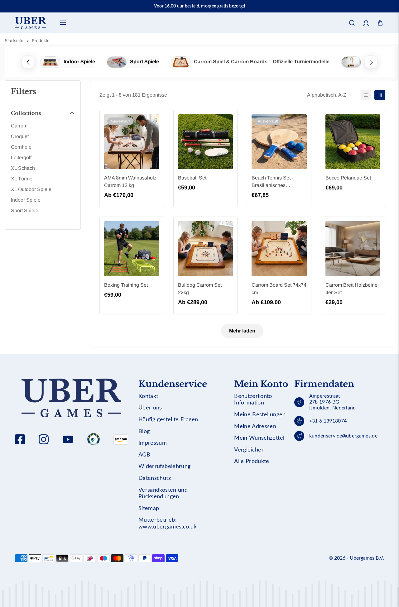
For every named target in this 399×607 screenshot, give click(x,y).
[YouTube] (68, 439)
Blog (144, 431)
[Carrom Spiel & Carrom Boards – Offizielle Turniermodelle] (181, 62)
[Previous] (28, 62)
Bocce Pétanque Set (348, 177)
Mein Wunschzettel (259, 438)
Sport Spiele (144, 61)
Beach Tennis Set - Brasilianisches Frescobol (272, 182)
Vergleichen (249, 450)
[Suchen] (352, 22)
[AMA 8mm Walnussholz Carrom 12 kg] (131, 141)
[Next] (371, 62)
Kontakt (148, 396)
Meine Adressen (255, 426)
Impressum (152, 443)
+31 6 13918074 (328, 420)
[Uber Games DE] (30, 23)
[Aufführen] (366, 95)
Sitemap (148, 508)
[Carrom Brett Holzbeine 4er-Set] (353, 248)
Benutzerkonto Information (253, 400)
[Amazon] (93, 439)
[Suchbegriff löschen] (363, 42)
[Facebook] (20, 439)
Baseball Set (192, 177)
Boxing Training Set (126, 285)
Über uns (150, 408)
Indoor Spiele (79, 61)
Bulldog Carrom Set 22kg (200, 288)
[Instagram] (44, 439)
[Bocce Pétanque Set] (353, 141)
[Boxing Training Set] (131, 248)
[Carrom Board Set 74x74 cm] (279, 248)
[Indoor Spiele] (50, 62)
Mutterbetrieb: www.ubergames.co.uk (167, 523)
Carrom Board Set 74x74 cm (279, 288)
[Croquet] (351, 62)
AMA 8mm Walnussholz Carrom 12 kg (130, 181)
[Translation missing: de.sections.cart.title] (380, 22)
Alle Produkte (251, 461)
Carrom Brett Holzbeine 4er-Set (351, 288)
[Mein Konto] (366, 23)
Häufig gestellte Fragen (168, 420)
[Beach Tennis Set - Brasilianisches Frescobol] (279, 141)
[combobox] (199, 42)
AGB (144, 455)
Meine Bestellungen (260, 415)
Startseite (14, 40)
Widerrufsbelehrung (164, 466)
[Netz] (379, 95)
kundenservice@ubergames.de (343, 435)
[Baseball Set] (205, 141)
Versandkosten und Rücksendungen (163, 493)
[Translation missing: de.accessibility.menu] (63, 23)
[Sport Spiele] (117, 62)
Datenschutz (154, 478)
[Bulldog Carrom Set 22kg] (205, 248)
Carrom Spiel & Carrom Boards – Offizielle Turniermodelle (261, 61)
